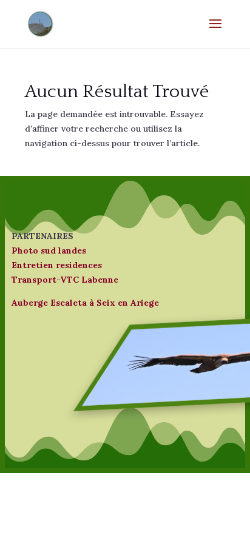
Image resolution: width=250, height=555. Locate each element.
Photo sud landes (49, 250)
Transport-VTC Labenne (65, 279)
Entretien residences (57, 265)
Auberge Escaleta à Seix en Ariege (85, 302)
